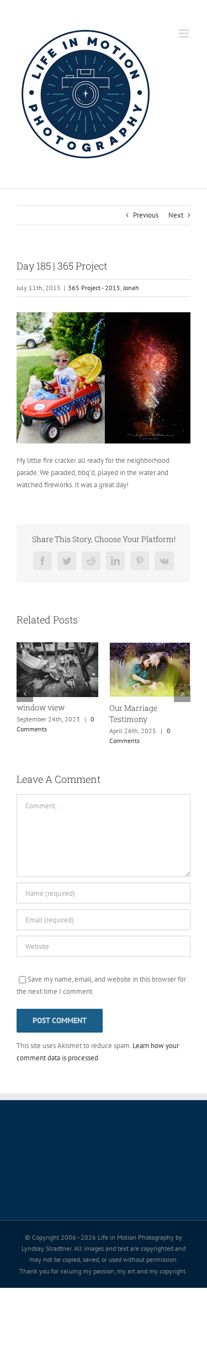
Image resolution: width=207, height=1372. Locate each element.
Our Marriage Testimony (133, 713)
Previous (145, 215)
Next (175, 215)
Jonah (131, 287)
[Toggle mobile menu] (184, 33)
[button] (25, 693)
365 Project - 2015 (94, 287)
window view (41, 707)
